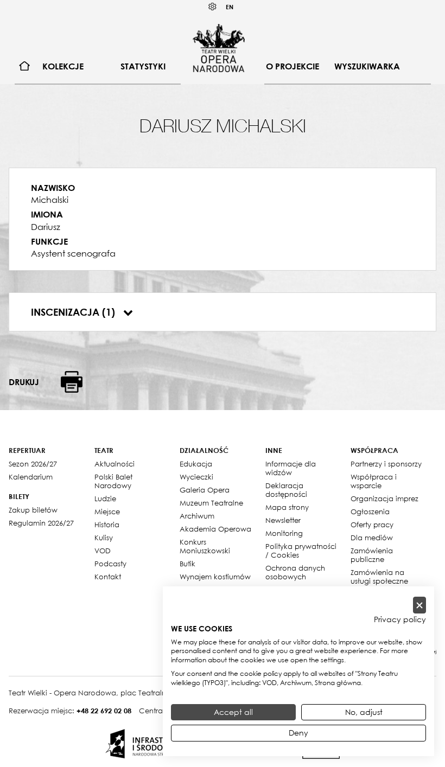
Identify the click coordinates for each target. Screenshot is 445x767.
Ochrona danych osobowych (295, 572)
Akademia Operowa (215, 529)
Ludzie (105, 498)
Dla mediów (372, 537)
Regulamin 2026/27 (41, 523)
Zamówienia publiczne (372, 555)
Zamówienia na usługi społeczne (379, 576)
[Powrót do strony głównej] (219, 48)
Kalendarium (31, 476)
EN (229, 6)
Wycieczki (196, 476)
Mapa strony (287, 507)
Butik (187, 563)
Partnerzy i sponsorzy (386, 463)
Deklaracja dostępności (286, 489)
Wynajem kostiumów (215, 576)
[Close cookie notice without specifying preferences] (419, 605)
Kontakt (107, 576)
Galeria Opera (205, 489)
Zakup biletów (33, 510)
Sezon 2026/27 (33, 463)
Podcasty (110, 563)
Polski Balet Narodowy (113, 481)
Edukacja (196, 463)
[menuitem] (25, 66)
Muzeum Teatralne (211, 502)
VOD (102, 550)
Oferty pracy (372, 524)
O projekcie (292, 66)
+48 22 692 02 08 (104, 710)
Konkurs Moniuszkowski (205, 546)
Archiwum (197, 516)
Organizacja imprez (384, 498)
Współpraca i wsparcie (374, 481)
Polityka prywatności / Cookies (300, 550)
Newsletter (283, 520)
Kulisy (103, 537)
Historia (106, 524)
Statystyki (143, 66)
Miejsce (107, 511)
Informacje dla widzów (290, 468)
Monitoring (284, 533)
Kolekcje (63, 66)
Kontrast (213, 7)
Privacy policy (400, 619)
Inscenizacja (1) (74, 312)
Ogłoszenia (370, 511)
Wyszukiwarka (367, 66)
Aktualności (114, 463)
